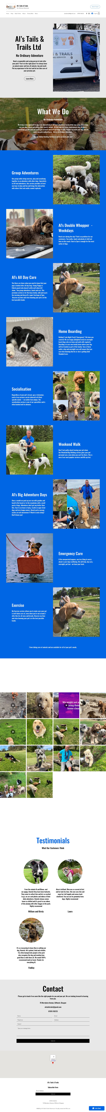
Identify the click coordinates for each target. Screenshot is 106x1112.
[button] (99, 13)
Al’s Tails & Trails (22, 6)
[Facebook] (86, 13)
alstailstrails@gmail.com (69, 13)
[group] (53, 670)
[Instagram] (89, 13)
